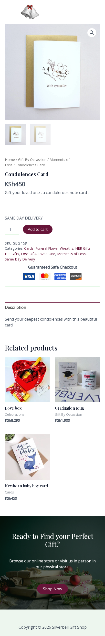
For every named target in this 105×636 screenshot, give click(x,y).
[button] (91, 32)
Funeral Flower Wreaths (54, 248)
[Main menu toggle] (93, 12)
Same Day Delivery (20, 259)
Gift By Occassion (32, 159)
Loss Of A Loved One (38, 253)
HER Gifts (83, 248)
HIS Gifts (12, 253)
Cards (28, 248)
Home (10, 159)
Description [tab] (15, 307)
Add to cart (38, 229)
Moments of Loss (71, 253)
